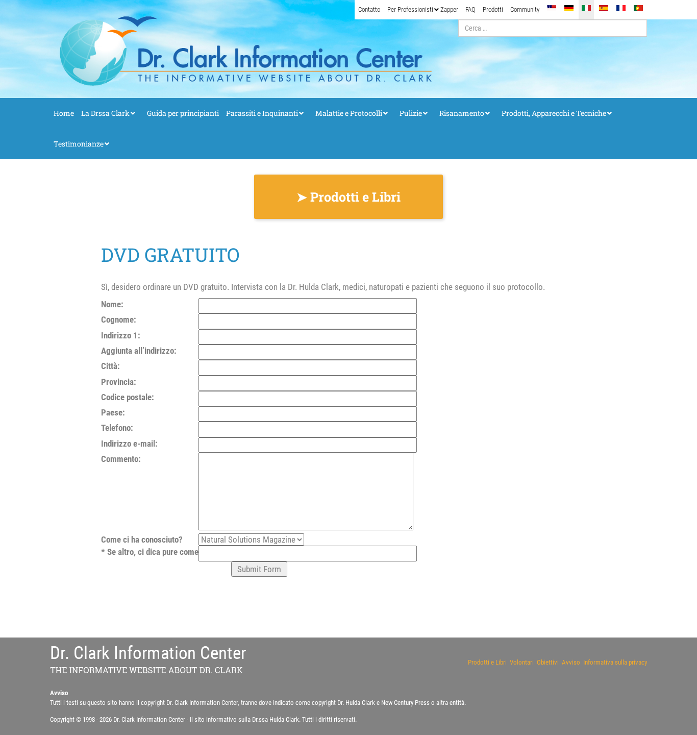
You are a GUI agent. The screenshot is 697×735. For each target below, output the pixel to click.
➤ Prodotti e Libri (348, 196)
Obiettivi (548, 662)
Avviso (571, 662)
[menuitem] (369, 9)
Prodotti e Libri (487, 662)
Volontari (522, 662)
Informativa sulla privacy (615, 662)
